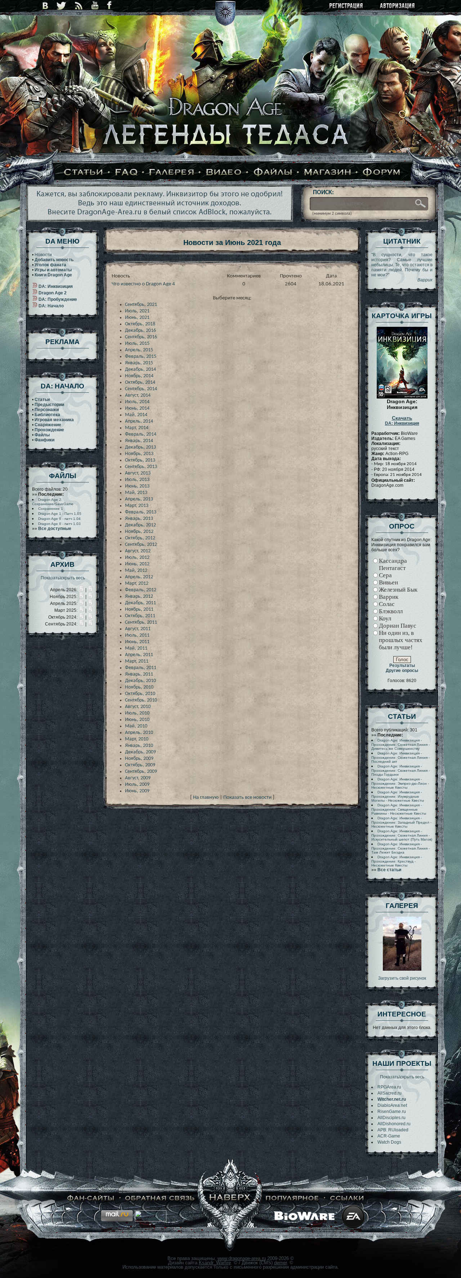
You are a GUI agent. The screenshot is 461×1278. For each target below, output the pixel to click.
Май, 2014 (136, 415)
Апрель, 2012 (139, 577)
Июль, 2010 (137, 713)
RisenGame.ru (391, 1111)
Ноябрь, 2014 (139, 376)
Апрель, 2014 (139, 421)
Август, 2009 (138, 778)
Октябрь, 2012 (140, 538)
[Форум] (382, 173)
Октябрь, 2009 (140, 765)
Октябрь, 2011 (140, 616)
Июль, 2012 (137, 557)
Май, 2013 (136, 492)
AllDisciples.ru (391, 1117)
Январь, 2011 (139, 674)
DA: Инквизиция (402, 421)
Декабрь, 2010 (140, 680)
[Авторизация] (397, 6)
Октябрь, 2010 (140, 693)
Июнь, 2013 (137, 486)
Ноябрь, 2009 (139, 758)
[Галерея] (171, 173)
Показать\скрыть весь (63, 577)
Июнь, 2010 (137, 719)
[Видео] (224, 173)
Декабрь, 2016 (140, 330)
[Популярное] (292, 1198)
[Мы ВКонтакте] (45, 5)
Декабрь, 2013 (140, 447)
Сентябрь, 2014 (141, 389)
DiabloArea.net (392, 1105)
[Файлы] (273, 173)
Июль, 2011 (137, 635)
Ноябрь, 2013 (139, 454)
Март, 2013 (136, 505)
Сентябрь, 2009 (141, 771)
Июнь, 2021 (137, 317)
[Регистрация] (346, 6)
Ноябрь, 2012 (139, 531)
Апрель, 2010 (139, 732)
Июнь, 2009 (137, 791)
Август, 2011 (138, 629)
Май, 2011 (136, 648)
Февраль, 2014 (140, 434)
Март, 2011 (136, 661)
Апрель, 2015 (139, 350)
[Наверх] (230, 1198)
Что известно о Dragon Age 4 (143, 284)
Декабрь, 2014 (140, 369)
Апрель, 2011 (139, 655)
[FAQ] (126, 173)
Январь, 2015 (139, 363)
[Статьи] (83, 173)
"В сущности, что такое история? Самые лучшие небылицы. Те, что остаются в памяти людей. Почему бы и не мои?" (402, 267)
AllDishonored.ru (394, 1123)
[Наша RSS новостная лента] (79, 5)
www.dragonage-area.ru (242, 1258)
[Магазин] (328, 173)
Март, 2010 (136, 739)
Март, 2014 (136, 428)
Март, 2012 (136, 583)
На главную (206, 797)
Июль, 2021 (137, 311)
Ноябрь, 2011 (139, 609)
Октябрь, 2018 (140, 324)
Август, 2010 (138, 706)
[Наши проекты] (91, 1198)
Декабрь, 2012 (140, 525)
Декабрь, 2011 (140, 603)
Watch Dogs (389, 1142)
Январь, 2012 (139, 596)
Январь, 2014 (139, 441)
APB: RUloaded (392, 1129)
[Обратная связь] (160, 1198)
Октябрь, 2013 (140, 460)
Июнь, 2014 (137, 408)
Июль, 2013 (137, 479)
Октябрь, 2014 (140, 382)
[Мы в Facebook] (109, 5)
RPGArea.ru (389, 1087)
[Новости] (81, 589)
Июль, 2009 (137, 784)
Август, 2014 (138, 395)
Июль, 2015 (137, 343)
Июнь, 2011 (137, 642)
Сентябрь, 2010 (141, 700)
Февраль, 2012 (140, 590)
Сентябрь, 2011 (141, 622)
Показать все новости (247, 797)
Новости (43, 254)
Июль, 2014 (137, 402)
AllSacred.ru (389, 1093)
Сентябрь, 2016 (141, 337)
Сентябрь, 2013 (141, 466)
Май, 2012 (136, 570)
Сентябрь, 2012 (141, 544)
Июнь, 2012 (137, 564)
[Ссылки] (347, 1198)
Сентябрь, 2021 (141, 304)
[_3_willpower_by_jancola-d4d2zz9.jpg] (402, 969)
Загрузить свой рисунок (402, 978)
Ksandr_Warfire (215, 1262)
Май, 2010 (136, 726)
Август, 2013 (138, 473)
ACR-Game (388, 1136)
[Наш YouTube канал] (94, 5)
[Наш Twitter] (61, 5)
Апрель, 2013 (139, 499)
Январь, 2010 (139, 745)
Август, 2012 (138, 551)
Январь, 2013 (139, 518)
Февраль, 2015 (140, 356)
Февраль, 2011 (140, 668)
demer (280, 1262)
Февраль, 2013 (140, 512)
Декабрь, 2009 (140, 752)
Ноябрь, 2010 (139, 687)
